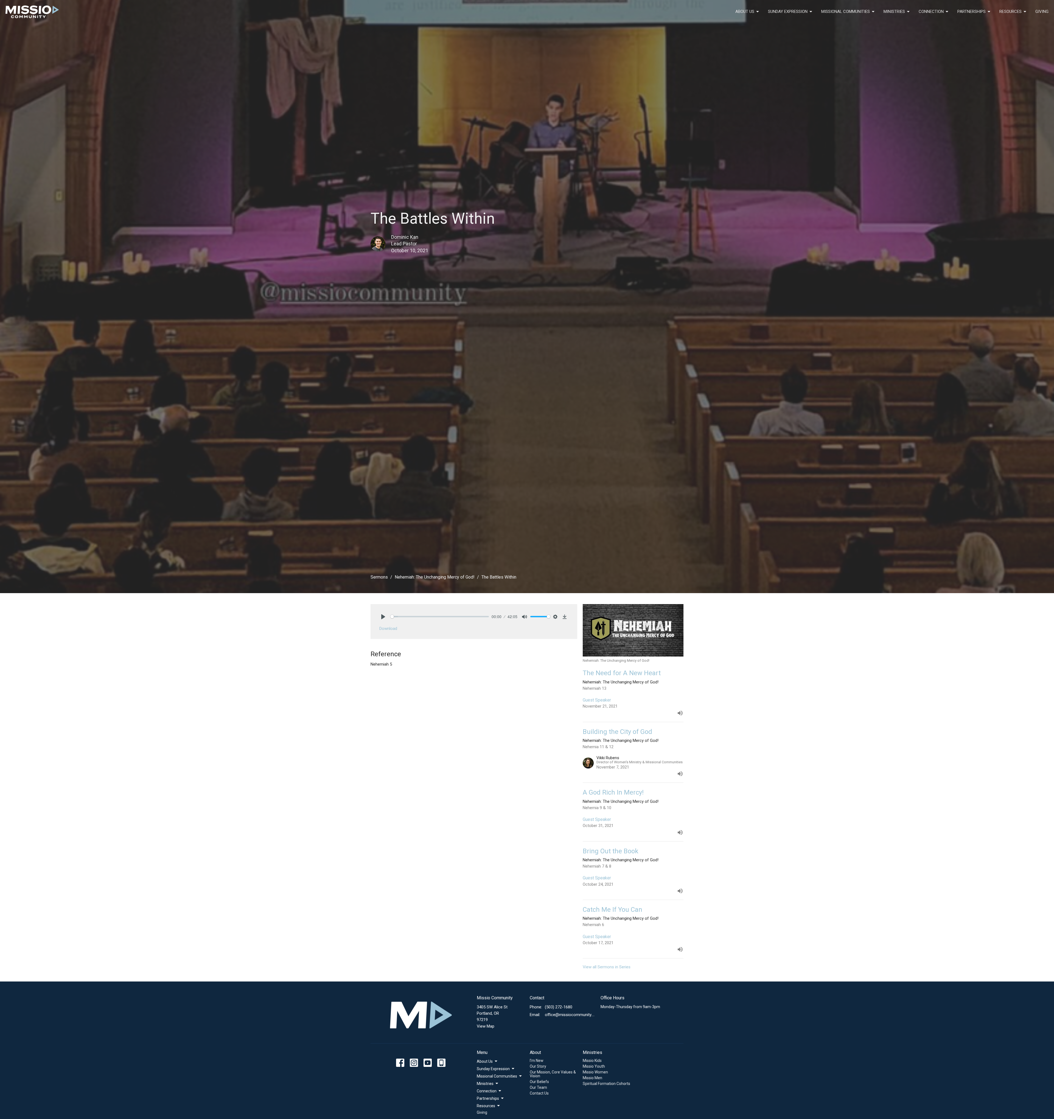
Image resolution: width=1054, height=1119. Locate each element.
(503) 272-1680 (558, 1007)
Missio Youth (594, 1066)
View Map (485, 1026)
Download (388, 628)
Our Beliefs (539, 1081)
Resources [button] (486, 1106)
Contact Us (539, 1093)
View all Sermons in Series (606, 966)
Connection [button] (487, 1091)
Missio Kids (592, 1060)
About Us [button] (485, 1061)
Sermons (379, 577)
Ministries (894, 11)
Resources (1010, 11)
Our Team (538, 1087)
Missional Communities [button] (497, 1076)
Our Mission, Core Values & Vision (553, 1074)
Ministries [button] (485, 1083)
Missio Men (592, 1078)
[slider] (439, 616)
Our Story (538, 1066)
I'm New (536, 1060)
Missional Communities (845, 11)
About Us (744, 11)
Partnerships (971, 11)
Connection (931, 11)
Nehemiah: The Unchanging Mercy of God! (435, 577)
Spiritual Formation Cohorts (606, 1083)
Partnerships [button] (488, 1098)
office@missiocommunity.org (570, 1014)
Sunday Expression (788, 11)
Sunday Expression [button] (493, 1069)
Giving (1042, 11)
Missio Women (595, 1072)
